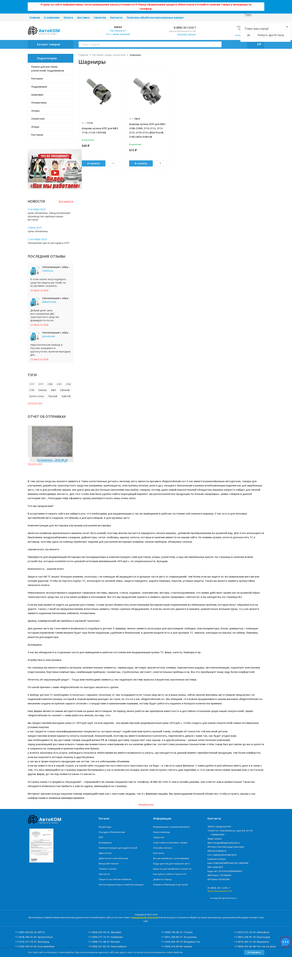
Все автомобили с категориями (171, 858)
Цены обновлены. (38, 231)
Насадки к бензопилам (112, 832)
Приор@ (52, 396)
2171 (41, 384)
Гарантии (100, 17)
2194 (31, 390)
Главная (34, 17)
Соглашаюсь (254, 952)
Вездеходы (105, 826)
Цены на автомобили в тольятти (172, 868)
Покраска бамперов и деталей (170, 884)
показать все (35, 403)
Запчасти (104, 874)
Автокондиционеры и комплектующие (121, 884)
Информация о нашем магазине (171, 826)
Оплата (68, 17)
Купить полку (36, 396)
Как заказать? (118, 30)
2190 (50, 384)
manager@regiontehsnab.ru (223, 898)
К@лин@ (65, 390)
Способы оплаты (162, 847)
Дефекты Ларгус (162, 879)
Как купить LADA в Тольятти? (170, 874)
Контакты (116, 17)
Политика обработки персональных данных (155, 17)
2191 (59, 384)
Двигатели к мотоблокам (113, 858)
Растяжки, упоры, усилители (109, 55)
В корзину (93, 163)
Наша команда (161, 832)
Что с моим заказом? (118, 34)
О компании (51, 17)
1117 (31, 384)
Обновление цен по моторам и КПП (48, 243)
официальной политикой (144, 917)
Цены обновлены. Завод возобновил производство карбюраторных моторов (49, 216)
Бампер (43, 390)
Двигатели (105, 853)
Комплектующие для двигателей (118, 847)
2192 (68, 384)
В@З (53, 390)
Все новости (66, 201)
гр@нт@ (66, 396)
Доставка (83, 17)
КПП (101, 837)
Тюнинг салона (107, 868)
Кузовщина (105, 842)
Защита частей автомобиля (115, 879)
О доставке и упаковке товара (170, 842)
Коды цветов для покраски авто (171, 863)
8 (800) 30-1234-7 (184, 27)
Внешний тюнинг (109, 863)
